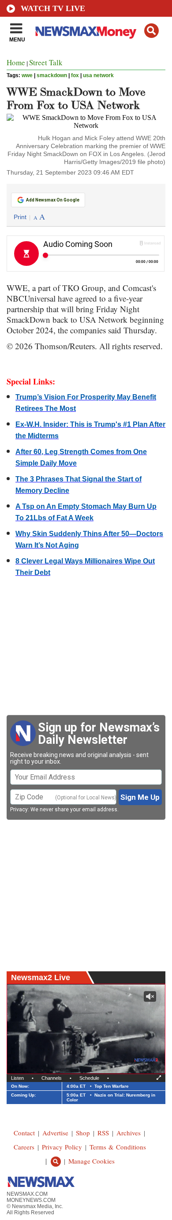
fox (75, 75)
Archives (128, 1132)
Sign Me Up (140, 797)
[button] (151, 30)
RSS (103, 1132)
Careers (24, 1146)
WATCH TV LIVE (53, 8)
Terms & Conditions (118, 1146)
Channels (51, 1078)
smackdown (52, 75)
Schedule (89, 1078)
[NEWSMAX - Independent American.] (86, 32)
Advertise (55, 1132)
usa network (98, 75)
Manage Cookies (91, 1161)
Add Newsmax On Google (52, 200)
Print (20, 216)
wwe (27, 75)
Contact (24, 1132)
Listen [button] (17, 1078)
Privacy (19, 809)
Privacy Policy (62, 1146)
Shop (83, 1132)
